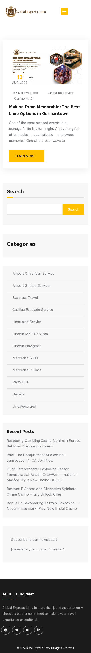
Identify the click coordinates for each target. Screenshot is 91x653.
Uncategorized (24, 406)
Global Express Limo (38, 648)
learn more (24, 156)
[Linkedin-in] (38, 630)
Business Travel (25, 297)
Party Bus (20, 382)
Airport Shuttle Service (31, 285)
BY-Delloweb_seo (25, 93)
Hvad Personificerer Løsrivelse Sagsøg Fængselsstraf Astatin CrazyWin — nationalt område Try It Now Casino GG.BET (42, 474)
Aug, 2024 (19, 79)
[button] (64, 11)
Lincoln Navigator (26, 346)
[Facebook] (5, 630)
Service (18, 394)
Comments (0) (23, 98)
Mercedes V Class (26, 370)
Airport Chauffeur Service (33, 273)
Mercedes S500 (25, 358)
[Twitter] (16, 630)
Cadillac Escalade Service (32, 310)
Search (15, 192)
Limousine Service (60, 93)
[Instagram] (27, 630)
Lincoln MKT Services (30, 334)
